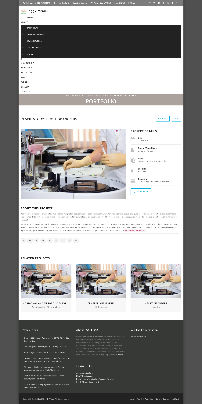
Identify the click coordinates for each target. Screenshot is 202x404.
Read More (142, 192)
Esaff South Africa (46, 399)
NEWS (23, 77)
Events (166, 399)
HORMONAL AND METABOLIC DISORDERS (46, 303)
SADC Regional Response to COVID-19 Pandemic (45, 344)
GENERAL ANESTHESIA (101, 303)
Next (177, 119)
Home (131, 399)
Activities (149, 399)
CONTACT (26, 92)
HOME (30, 17)
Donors (30, 54)
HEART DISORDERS (156, 303)
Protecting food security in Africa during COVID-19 (45, 338)
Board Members (34, 41)
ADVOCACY (26, 68)
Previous (162, 119)
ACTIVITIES (26, 72)
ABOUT (24, 22)
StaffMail (175, 399)
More (120, 355)
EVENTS (24, 82)
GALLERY (25, 87)
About (139, 399)
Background (32, 28)
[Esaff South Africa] (24, 11)
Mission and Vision (35, 35)
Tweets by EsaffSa (138, 337)
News (158, 399)
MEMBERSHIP (27, 63)
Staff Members (34, 48)
